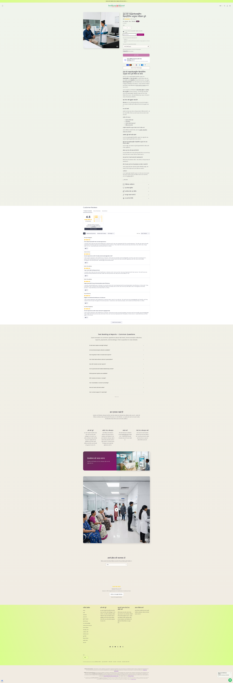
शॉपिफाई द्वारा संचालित (98, 661)
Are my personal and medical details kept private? (116, 368)
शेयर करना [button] (126, 179)
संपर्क (84, 612)
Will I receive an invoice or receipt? (116, 378)
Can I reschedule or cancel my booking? (116, 382)
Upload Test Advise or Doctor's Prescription (132, 49)
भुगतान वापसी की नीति (104, 661)
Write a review (93, 229)
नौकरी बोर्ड (85, 614)
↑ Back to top (116, 396)
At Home (137, 41)
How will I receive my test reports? (116, 364)
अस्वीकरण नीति (129, 176)
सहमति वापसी (85, 640)
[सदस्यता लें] (126, 564)
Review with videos (102, 233)
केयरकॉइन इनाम (85, 629)
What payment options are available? (116, 373)
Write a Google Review (116, 594)
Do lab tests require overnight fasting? (116, 345)
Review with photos (91, 233)
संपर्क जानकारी (119, 661)
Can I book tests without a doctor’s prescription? (116, 359)
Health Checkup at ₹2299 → (223, 674)
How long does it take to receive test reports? (116, 354)
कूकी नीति (84, 636)
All (84, 233)
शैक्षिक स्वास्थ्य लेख (129, 125)
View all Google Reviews (116, 597)
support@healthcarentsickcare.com (111, 676)
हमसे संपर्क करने (125, 434)
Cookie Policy (133, 679)
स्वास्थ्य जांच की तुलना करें (130, 123)
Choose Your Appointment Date (129, 44)
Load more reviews (116, 322)
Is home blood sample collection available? (116, 350)
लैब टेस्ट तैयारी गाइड (129, 119)
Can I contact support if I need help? (116, 392)
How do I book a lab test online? (116, 387)
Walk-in (125, 39)
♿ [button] (2, 680)
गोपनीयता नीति (110, 661)
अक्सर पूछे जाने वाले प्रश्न (87, 625)
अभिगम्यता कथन (85, 634)
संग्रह (84, 610)
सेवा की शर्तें (114, 661)
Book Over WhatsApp (136, 67)
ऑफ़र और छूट (85, 621)
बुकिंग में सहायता (85, 619)
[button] (2, 5)
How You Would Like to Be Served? (130, 37)
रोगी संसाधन (127, 121)
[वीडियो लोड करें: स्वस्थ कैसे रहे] (116, 509)
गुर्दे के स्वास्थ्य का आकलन (141, 85)
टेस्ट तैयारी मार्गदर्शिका (86, 623)
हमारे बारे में (85, 617)
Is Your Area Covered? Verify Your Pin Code (133, 31)
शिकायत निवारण (85, 638)
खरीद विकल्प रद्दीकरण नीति (125, 661)
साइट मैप (84, 642)
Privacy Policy (131, 676)
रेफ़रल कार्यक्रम (85, 627)
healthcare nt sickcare (90, 661)
